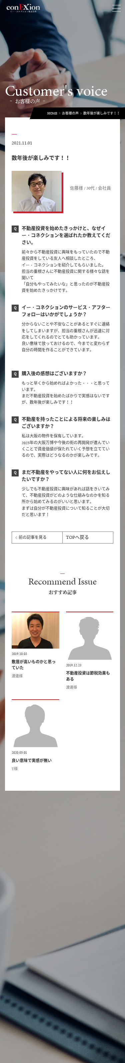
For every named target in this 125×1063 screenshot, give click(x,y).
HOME (52, 113)
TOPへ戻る (77, 537)
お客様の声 (70, 113)
